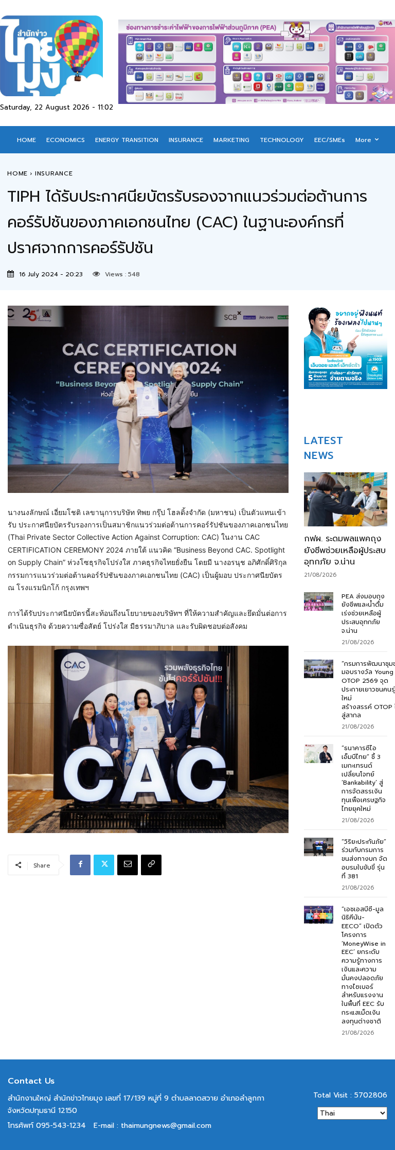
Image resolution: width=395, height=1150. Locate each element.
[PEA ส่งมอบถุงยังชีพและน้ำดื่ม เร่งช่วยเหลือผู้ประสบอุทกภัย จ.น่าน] (318, 601)
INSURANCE (54, 173)
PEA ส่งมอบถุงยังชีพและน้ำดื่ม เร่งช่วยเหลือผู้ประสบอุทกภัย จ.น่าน (363, 613)
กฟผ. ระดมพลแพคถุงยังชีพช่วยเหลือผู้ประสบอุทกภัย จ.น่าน (345, 550)
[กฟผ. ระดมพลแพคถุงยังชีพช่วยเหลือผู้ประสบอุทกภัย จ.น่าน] (345, 499)
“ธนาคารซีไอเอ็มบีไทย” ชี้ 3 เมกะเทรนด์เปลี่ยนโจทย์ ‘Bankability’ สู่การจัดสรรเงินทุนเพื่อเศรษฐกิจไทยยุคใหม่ (364, 778)
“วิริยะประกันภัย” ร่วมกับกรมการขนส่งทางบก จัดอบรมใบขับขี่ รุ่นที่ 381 (364, 859)
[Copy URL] (151, 865)
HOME (17, 173)
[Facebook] (80, 865)
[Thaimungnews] (59, 55)
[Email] (127, 865)
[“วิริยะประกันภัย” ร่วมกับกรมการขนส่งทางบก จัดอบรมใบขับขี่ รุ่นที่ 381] (318, 847)
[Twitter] (104, 865)
